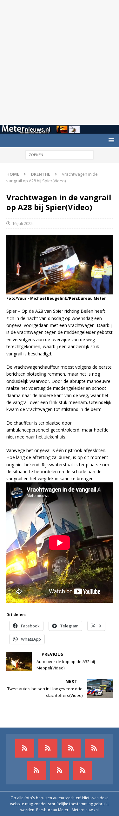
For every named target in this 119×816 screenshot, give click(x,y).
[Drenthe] (47, 748)
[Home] (94, 748)
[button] (110, 140)
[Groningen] (71, 748)
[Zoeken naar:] (59, 155)
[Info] (36, 770)
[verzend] (82, 770)
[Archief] (24, 748)
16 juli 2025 (22, 223)
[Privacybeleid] (59, 770)
